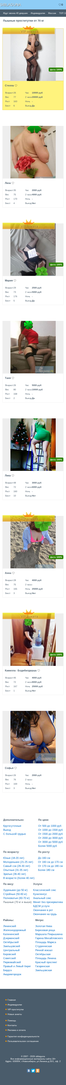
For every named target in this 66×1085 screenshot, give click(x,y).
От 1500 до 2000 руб (50, 833)
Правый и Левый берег (17, 966)
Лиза (8, 183)
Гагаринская (42, 966)
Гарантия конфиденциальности (23, 1036)
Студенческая (43, 946)
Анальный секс (42, 898)
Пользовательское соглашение (23, 1041)
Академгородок (12, 974)
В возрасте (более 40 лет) (19, 878)
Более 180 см (46, 870)
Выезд (7, 829)
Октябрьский (11, 942)
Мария (9, 280)
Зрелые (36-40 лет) (14, 874)
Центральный (11, 950)
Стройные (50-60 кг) (15, 894)
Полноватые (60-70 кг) (16, 898)
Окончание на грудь (45, 914)
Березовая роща (45, 930)
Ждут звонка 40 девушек (15, 13)
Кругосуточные (12, 825)
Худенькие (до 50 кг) (15, 890)
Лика (8, 475)
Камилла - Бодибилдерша (21, 670)
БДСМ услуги (41, 906)
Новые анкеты (15, 1014)
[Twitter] (33, 1071)
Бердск (7, 970)
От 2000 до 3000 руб (50, 837)
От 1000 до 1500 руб (50, 829)
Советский (9, 958)
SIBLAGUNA (10, 5)
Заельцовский (11, 946)
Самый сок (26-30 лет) (16, 866)
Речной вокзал (43, 950)
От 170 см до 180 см (50, 866)
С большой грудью (14, 833)
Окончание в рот (43, 910)
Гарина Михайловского (49, 938)
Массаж (52, 13)
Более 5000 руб (47, 845)
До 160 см (44, 858)
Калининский (11, 934)
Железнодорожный (14, 930)
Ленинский (9, 926)
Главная (12, 1000)
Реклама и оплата (17, 1030)
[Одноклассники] (37, 1071)
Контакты (12, 1025)
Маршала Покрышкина (48, 934)
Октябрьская (42, 954)
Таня (8, 378)
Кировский (9, 954)
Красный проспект (46, 962)
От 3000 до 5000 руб (50, 841)
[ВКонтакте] (29, 1071)
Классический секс (44, 890)
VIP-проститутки (16, 1009)
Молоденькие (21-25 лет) (18, 862)
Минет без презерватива (48, 902)
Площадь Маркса (45, 942)
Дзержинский (11, 938)
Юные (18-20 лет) (13, 858)
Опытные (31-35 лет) (15, 870)
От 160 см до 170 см (50, 862)
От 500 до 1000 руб (49, 825)
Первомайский (12, 962)
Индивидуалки (38, 13)
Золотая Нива (43, 926)
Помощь (12, 1020)
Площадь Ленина (45, 958)
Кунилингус (40, 894)
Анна (8, 573)
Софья (9, 768)
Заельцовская (43, 970)
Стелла (9, 85)
